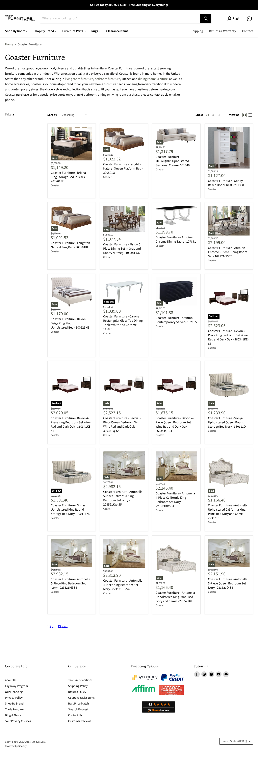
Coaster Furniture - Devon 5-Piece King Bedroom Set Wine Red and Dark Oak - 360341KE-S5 (228, 337)
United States (234, 741)
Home (9, 44)
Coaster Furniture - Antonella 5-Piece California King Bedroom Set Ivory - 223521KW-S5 (123, 498)
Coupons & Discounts (81, 698)
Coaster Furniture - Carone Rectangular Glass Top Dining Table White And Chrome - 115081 (123, 322)
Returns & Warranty (222, 31)
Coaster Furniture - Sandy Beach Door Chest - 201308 (226, 183)
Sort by (52, 115)
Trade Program (14, 709)
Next (64, 626)
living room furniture (79, 79)
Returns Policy (77, 692)
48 (219, 115)
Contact (247, 31)
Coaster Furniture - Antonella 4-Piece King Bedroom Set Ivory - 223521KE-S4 (123, 584)
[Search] (205, 18)
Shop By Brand (44, 31)
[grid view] (244, 115)
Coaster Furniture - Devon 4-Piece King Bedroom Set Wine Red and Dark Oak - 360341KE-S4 (71, 424)
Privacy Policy (14, 698)
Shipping (197, 31)
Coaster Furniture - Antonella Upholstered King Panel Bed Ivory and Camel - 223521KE (175, 596)
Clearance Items (117, 31)
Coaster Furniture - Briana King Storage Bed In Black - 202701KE (69, 177)
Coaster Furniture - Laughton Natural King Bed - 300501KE (70, 245)
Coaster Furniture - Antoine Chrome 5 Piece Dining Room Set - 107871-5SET (227, 252)
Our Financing (14, 692)
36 (213, 115)
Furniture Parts (73, 31)
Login (236, 18)
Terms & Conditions (80, 680)
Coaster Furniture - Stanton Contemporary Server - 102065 (176, 320)
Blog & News (13, 715)
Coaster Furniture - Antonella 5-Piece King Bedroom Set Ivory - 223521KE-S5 (70, 583)
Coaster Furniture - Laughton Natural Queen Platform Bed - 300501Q (123, 168)
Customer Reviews (79, 721)
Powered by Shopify (16, 746)
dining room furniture (153, 79)
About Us (10, 680)
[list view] (250, 115)
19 (59, 626)
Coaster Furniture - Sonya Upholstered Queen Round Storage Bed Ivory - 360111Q (227, 422)
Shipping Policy (78, 686)
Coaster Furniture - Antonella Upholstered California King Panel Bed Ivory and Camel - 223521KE (227, 511)
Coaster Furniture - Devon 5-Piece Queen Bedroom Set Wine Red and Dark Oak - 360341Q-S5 (122, 424)
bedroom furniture (107, 79)
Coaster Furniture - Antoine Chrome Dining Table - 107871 (176, 239)
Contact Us (75, 715)
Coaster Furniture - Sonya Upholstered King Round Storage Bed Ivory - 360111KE (70, 509)
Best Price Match (78, 703)
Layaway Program (16, 686)
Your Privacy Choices (18, 721)
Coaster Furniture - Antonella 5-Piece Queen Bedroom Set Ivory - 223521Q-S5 (227, 583)
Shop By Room (15, 31)
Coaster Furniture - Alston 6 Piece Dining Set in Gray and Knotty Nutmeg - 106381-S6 (122, 248)
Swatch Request (78, 709)
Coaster (55, 185)
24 (207, 115)
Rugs (95, 31)
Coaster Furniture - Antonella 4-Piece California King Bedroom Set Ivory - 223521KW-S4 (175, 499)
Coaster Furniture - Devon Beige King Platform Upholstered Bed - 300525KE (70, 323)
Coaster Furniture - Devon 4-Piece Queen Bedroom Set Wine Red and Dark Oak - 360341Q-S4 (175, 424)
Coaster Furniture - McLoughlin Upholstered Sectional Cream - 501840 (173, 161)
